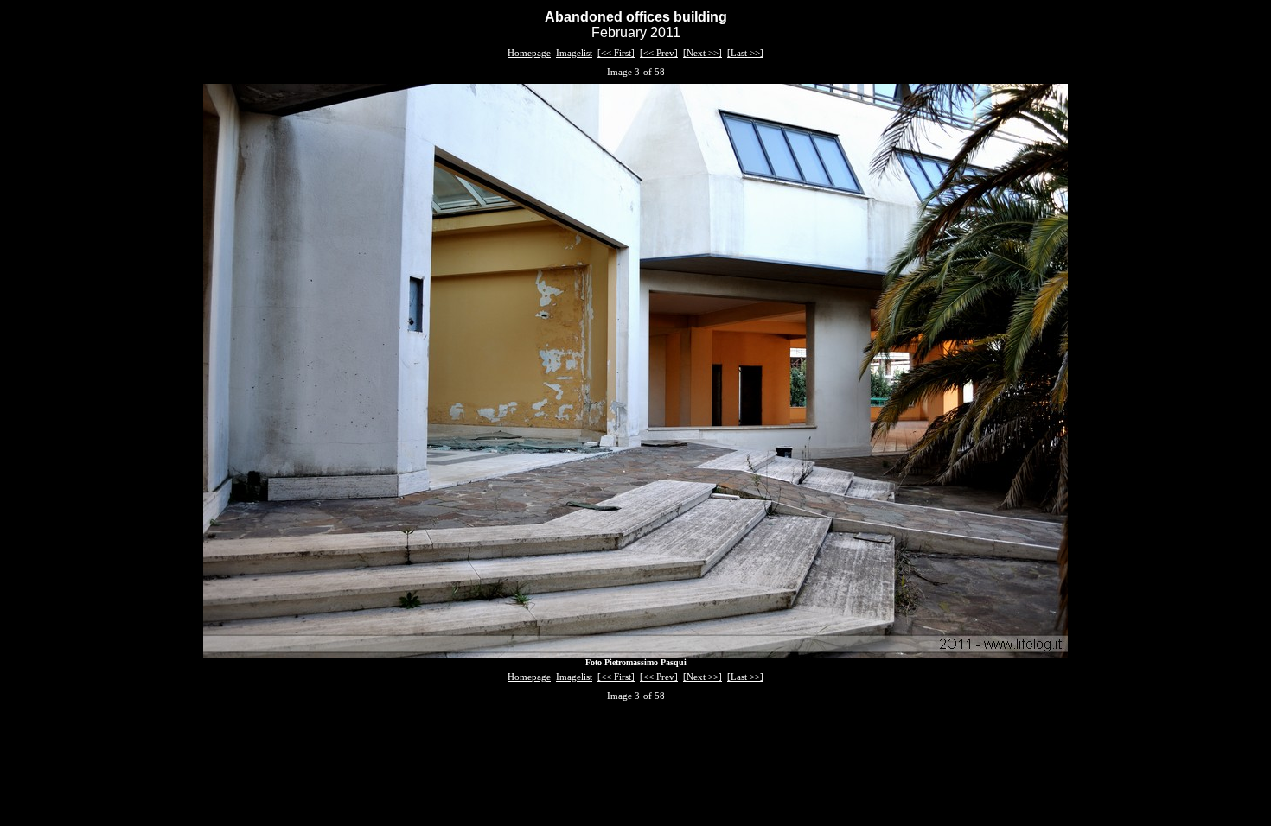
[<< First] (616, 53)
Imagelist (574, 53)
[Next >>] (702, 53)
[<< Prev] (659, 53)
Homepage (529, 53)
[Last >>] (745, 53)
